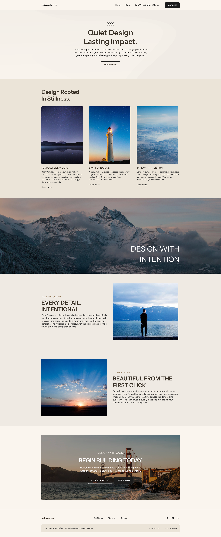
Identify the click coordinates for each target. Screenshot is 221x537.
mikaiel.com (49, 5)
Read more (46, 187)
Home (118, 5)
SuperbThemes (86, 528)
